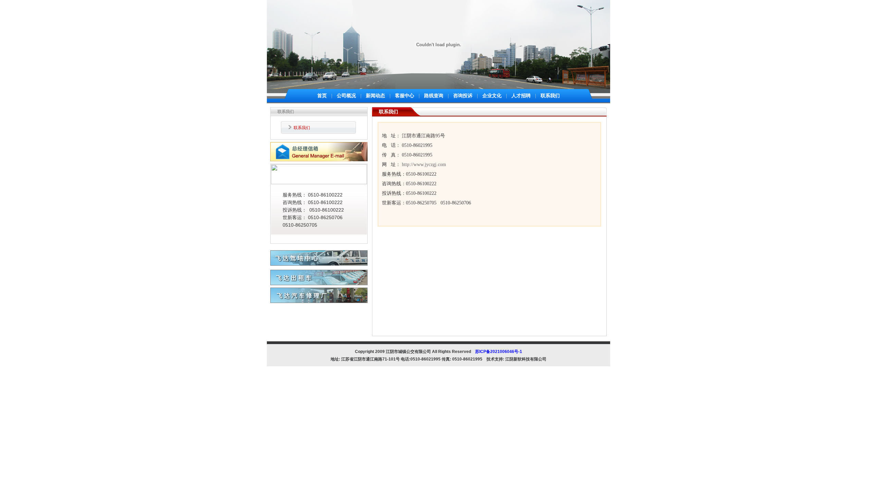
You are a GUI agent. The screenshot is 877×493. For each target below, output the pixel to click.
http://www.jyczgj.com (424, 164)
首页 (322, 95)
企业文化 (492, 95)
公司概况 (346, 95)
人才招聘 (521, 95)
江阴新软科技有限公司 (525, 359)
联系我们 (550, 95)
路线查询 (433, 95)
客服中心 (404, 95)
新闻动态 (375, 95)
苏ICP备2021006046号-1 (498, 351)
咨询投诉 (462, 95)
